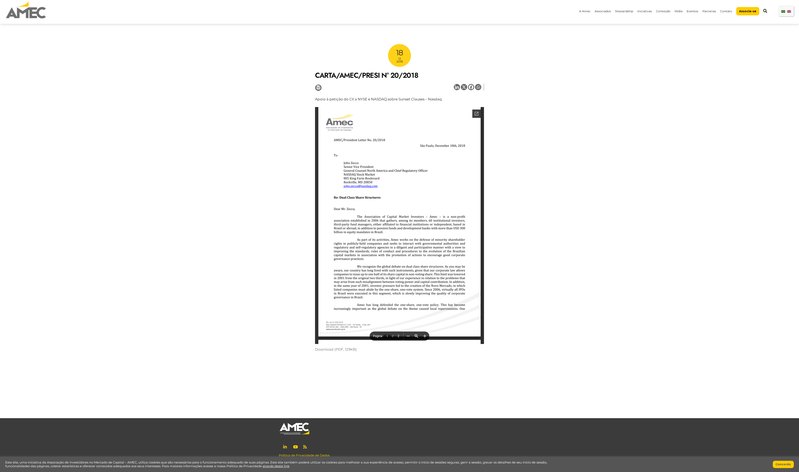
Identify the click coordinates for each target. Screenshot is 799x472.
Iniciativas (644, 11)
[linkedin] (285, 447)
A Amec (585, 11)
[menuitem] (783, 11)
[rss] (305, 447)
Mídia (678, 11)
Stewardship (624, 11)
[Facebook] (471, 87)
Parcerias (709, 11)
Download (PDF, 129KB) (336, 349)
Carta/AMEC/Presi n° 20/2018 (366, 75)
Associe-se (747, 11)
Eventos (692, 11)
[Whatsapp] (478, 87)
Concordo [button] (783, 464)
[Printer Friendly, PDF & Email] (318, 87)
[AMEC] (26, 19)
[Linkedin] (457, 87)
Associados (603, 11)
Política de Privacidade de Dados (304, 455)
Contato (726, 11)
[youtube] (295, 447)
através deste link (276, 466)
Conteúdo (663, 11)
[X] (464, 87)
